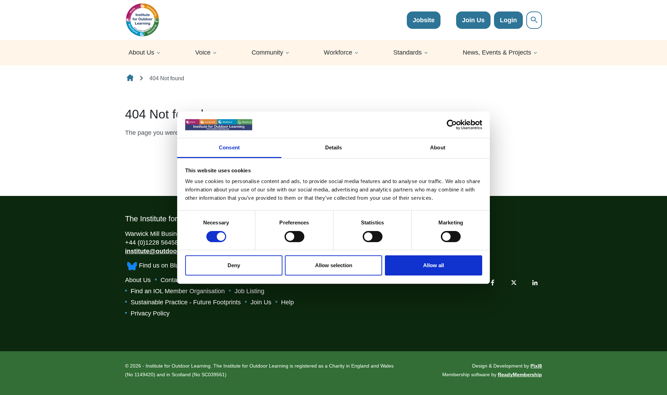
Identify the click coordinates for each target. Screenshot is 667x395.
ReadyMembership (520, 374)
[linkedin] (535, 282)
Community (267, 52)
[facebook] (493, 282)
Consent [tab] (229, 147)
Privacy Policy (150, 313)
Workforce (338, 52)
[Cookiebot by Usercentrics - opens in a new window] (451, 125)
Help (287, 302)
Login (508, 20)
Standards (407, 52)
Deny (234, 265)
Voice (203, 52)
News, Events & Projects (497, 52)
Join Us (473, 20)
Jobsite (424, 20)
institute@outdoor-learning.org (171, 251)
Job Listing (249, 291)
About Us (141, 52)
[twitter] (514, 282)
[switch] (294, 236)
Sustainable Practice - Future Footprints (186, 302)
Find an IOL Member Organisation (178, 291)
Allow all (433, 265)
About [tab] (437, 147)
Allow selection (333, 265)
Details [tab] (333, 147)
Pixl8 (536, 366)
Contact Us (175, 280)
